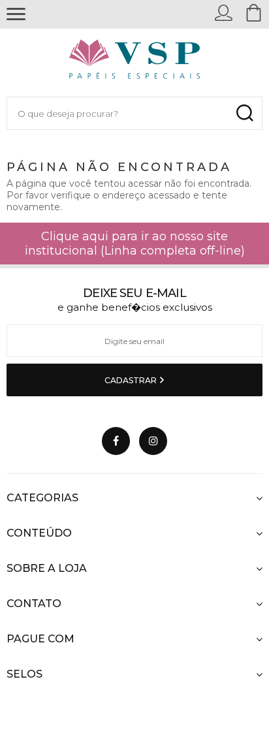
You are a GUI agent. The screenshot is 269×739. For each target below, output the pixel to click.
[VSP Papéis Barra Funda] (134, 62)
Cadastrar (131, 380)
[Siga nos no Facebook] (116, 441)
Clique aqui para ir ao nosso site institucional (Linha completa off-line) (135, 243)
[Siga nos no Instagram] (153, 441)
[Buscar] (244, 113)
